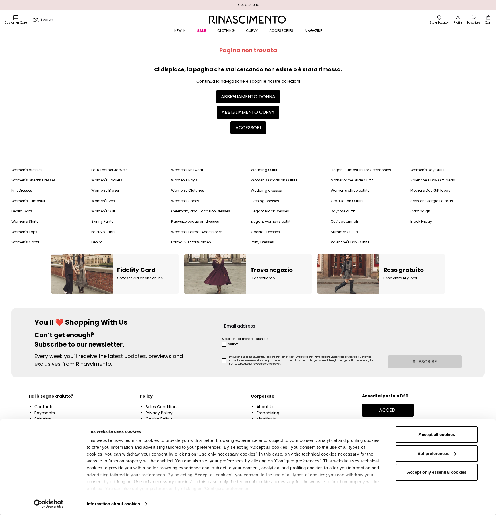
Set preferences (433, 453)
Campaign (420, 211)
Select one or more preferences (245, 339)
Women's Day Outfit (427, 169)
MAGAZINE (313, 30)
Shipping (42, 419)
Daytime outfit (343, 211)
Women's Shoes (185, 200)
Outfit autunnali (344, 221)
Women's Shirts (24, 221)
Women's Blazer (105, 190)
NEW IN (180, 30)
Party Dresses (262, 242)
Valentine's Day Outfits (350, 242)
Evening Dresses (265, 200)
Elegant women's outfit (270, 221)
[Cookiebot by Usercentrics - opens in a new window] (49, 503)
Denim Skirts (22, 211)
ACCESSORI (248, 127)
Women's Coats (25, 242)
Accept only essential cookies (436, 472)
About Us (265, 407)
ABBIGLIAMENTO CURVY (248, 112)
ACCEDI (387, 410)
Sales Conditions (162, 407)
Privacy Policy (159, 413)
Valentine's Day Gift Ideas (432, 180)
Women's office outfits (350, 190)
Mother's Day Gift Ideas (430, 190)
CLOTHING (226, 30)
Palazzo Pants (103, 231)
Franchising (268, 413)
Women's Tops (24, 231)
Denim (96, 242)
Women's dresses (26, 169)
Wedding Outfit (264, 169)
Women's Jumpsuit (28, 200)
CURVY (252, 30)
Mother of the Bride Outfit (352, 180)
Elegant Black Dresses (270, 211)
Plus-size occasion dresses (195, 221)
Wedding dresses (266, 190)
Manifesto (267, 419)
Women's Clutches (187, 190)
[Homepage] (248, 20)
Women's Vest (103, 200)
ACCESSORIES (281, 30)
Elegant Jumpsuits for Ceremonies (361, 169)
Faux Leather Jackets (109, 169)
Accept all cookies (436, 434)
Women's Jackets (106, 180)
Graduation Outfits (347, 200)
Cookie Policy (159, 419)
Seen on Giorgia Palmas (431, 200)
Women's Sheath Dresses (33, 180)
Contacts (43, 407)
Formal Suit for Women (191, 242)
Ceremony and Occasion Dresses (200, 211)
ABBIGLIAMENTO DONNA (248, 96)
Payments (44, 413)
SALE (201, 30)
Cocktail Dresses (265, 231)
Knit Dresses (21, 190)
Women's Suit (103, 211)
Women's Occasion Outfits (274, 180)
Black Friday (421, 221)
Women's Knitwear (187, 169)
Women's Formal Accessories (197, 231)
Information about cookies (113, 503)
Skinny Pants (102, 221)
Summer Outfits (344, 231)
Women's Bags (184, 180)
